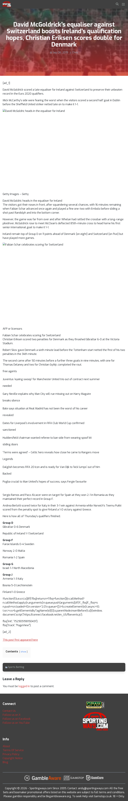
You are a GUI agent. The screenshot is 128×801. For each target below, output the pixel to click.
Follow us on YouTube (16, 723)
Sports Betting (16, 667)
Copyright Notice (13, 758)
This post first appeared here (20, 640)
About (6, 746)
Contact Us (9, 711)
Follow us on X (11, 715)
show (23, 651)
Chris (75, 52)
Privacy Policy (11, 754)
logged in (24, 686)
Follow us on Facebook (16, 719)
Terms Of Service (13, 750)
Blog (5, 762)
